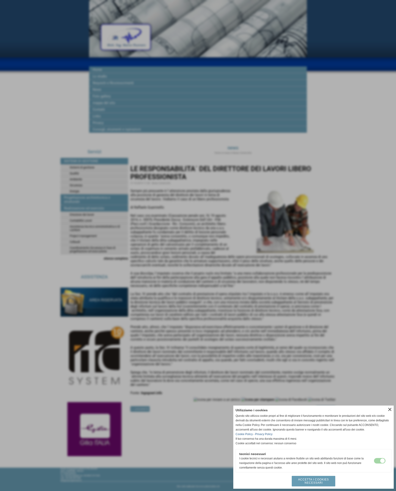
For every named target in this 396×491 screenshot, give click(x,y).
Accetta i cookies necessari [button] (313, 481)
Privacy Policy (263, 434)
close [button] (390, 409)
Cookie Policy (244, 434)
